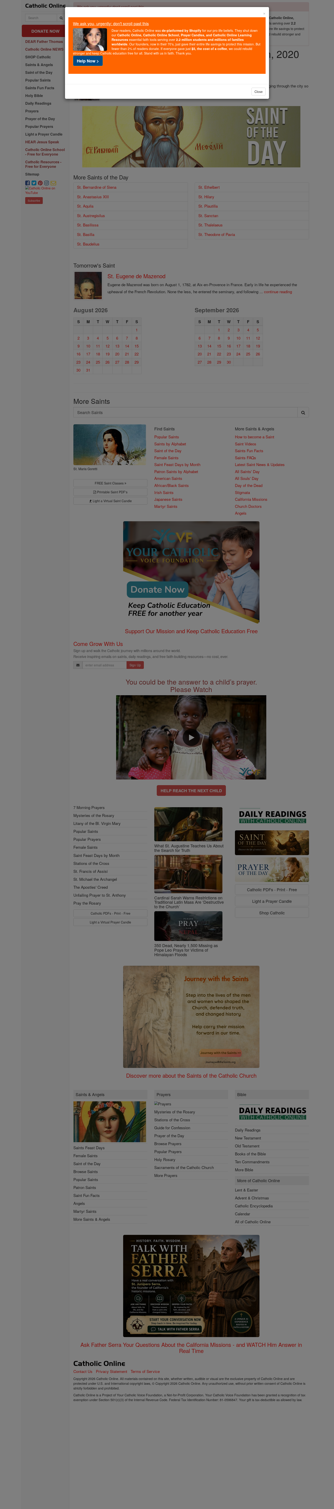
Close (258, 91)
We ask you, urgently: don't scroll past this (111, 23)
